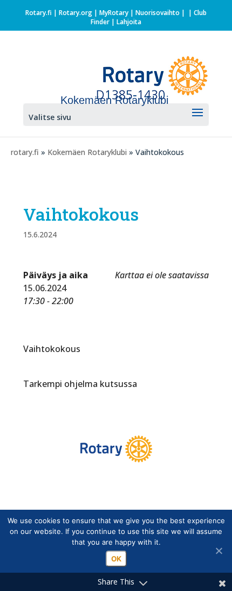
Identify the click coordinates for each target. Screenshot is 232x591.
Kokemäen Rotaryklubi (87, 152)
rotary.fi (25, 152)
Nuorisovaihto (157, 12)
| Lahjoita (125, 21)
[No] (218, 550)
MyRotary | (117, 12)
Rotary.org (75, 12)
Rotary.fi (38, 12)
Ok (116, 558)
